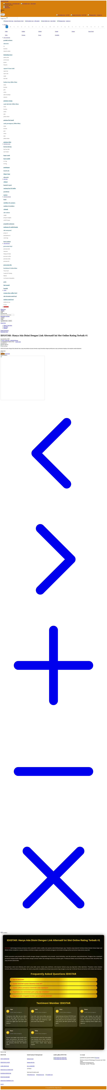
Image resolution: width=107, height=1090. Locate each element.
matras (5, 195)
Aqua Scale (91, 31)
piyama (4, 62)
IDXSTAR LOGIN (5, 1062)
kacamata (5, 48)
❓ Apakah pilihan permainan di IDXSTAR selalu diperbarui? (29, 988)
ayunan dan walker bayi (10, 293)
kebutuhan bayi (7, 55)
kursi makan (7, 241)
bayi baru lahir (6, 149)
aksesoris (5, 97)
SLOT (2, 1084)
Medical (5, 275)
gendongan (6, 167)
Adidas (23, 31)
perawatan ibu (7, 265)
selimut (5, 182)
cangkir (5, 215)
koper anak (6, 155)
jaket (4, 114)
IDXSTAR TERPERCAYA (7, 1080)
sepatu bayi (5, 71)
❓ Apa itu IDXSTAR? (17, 979)
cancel (2, 317)
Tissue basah (6, 270)
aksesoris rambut (6, 51)
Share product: (4, 355)
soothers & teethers (8, 206)
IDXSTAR (7, 948)
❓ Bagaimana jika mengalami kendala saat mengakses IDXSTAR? (31, 996)
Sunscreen (5, 251)
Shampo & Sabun (7, 253)
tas (4, 46)
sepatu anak (5, 73)
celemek (5, 209)
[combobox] (7, 315)
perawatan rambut (7, 256)
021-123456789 (30, 1066)
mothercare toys (6, 302)
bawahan (5, 87)
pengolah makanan (8, 224)
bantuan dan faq (30, 1062)
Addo (6, 31)
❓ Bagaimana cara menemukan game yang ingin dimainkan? (30, 992)
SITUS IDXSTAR (5, 1058)
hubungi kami (30, 1058)
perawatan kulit (6, 248)
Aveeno (23, 35)
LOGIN (67, 15)
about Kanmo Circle (19, 21)
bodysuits (5, 64)
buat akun (5, 326)
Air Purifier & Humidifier (8, 278)
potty (4, 282)
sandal (4, 76)
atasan (4, 84)
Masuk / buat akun (7, 325)
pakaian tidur (6, 57)
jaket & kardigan (6, 94)
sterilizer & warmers (9, 202)
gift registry (33, 3)
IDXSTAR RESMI (5, 1077)
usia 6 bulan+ (6, 151)
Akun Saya (3, 309)
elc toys (5, 304)
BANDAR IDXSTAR (6, 1073)
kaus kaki (5, 78)
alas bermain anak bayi (10, 296)
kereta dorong (7, 146)
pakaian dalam (6, 116)
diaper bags (6, 174)
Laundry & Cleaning (7, 273)
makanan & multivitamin (10, 227)
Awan (39, 35)
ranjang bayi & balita (9, 188)
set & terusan (6, 59)
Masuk (2, 310)
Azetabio (57, 35)
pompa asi (5, 233)
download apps (16, 3)
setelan (4, 92)
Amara (73, 31)
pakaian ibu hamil (8, 120)
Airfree (40, 31)
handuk (5, 288)
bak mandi (6, 285)
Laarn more (18, 341)
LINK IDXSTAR (5, 1066)
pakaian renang (7, 100)
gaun (4, 89)
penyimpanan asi (6, 235)
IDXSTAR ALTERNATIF (7, 1069)
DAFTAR (84, 15)
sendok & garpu (6, 220)
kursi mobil (6, 158)
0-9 (103, 27)
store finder (53, 21)
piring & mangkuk (7, 217)
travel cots (6, 170)
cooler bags (5, 237)
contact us (68, 21)
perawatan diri (6, 261)
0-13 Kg (5, 161)
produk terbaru (7, 40)
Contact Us (99, 15)
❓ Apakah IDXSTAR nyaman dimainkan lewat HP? (26, 983)
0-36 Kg (5, 163)
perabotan (6, 191)
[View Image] (1, 931)
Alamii (56, 31)
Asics (6, 35)
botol (4, 199)
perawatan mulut (6, 258)
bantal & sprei (7, 185)
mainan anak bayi (8, 299)
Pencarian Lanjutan (5, 316)
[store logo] (12, 18)
